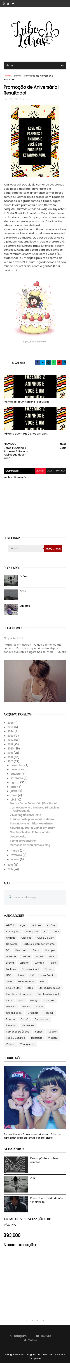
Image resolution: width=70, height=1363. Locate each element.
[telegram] (48, 362)
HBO (8, 975)
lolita (21, 1000)
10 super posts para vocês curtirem (32, 819)
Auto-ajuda (13, 931)
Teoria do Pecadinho (23, 840)
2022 (11, 740)
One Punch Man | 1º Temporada (30, 832)
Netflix (39, 1006)
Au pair (51, 925)
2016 (11, 865)
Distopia (50, 950)
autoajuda (31, 931)
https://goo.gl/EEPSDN (35, 341)
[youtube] (8, 3)
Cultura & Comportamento (39, 944)
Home (7, 75)
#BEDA (10, 925)
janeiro (15, 859)
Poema (10, 1019)
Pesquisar (53, 548)
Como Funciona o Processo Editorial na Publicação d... (34, 809)
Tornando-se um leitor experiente (31, 823)
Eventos (39, 962)
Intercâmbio (47, 975)
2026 (11, 722)
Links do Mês (13, 988)
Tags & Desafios (15, 1038)
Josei (9, 981)
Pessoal (48, 1013)
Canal (55, 931)
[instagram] (4, 3)
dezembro (17, 765)
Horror (21, 975)
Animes (36, 925)
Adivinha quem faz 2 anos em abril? (26, 433)
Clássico (26, 937)
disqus (50, 470)
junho (14, 791)
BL (45, 931)
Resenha (11, 1025)
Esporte (24, 962)
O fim (23, 576)
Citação (10, 937)
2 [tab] (32, 1320)
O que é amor (14, 638)
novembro (17, 769)
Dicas (36, 950)
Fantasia (11, 969)
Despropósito (18, 836)
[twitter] (13, 3)
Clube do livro (45, 937)
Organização (14, 1013)
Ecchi (52, 956)
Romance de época (17, 1031)
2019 (11, 753)
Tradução (36, 1038)
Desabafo (21, 950)
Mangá (34, 1000)
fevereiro (17, 855)
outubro (16, 774)
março (15, 850)
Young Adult (27, 1044)
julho (14, 787)
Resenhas (28, 1025)
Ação (23, 925)
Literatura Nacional (48, 994)
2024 (11, 731)
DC (8, 950)
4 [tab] (43, 1320)
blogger (40, 470)
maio (14, 795)
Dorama (11, 956)
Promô (17, 75)
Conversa (12, 944)
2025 (11, 727)
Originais (33, 1013)
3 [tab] (37, 1320)
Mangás (49, 1000)
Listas (30, 988)
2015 (10, 869)
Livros (9, 1000)
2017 (11, 761)
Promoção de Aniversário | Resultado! (27, 402)
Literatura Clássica (49, 988)
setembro (17, 778)
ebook (39, 956)
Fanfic (53, 962)
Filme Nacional (30, 969)
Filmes (48, 969)
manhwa (11, 1006)
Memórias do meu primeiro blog (30, 845)
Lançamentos (26, 981)
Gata (23, 591)
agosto (15, 782)
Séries (39, 1031)
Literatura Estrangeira (18, 994)
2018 (11, 757)
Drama (26, 956)
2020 (11, 748)
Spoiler (52, 1031)
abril (14, 799)
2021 (10, 744)
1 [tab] (27, 1320)
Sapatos (25, 606)
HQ (32, 975)
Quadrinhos (41, 1019)
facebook (60, 470)
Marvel (26, 1006)
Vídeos (10, 1044)
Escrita (10, 962)
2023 (11, 736)
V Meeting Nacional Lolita (25, 815)
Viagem (53, 1038)
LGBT (43, 981)
